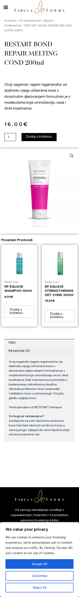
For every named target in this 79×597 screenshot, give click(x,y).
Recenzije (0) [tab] (19, 351)
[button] (72, 156)
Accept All (39, 564)
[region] (39, 559)
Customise (39, 576)
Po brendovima (30, 20)
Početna (10, 20)
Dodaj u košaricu (39, 136)
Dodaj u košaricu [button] (16, 311)
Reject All (39, 587)
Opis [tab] (12, 342)
